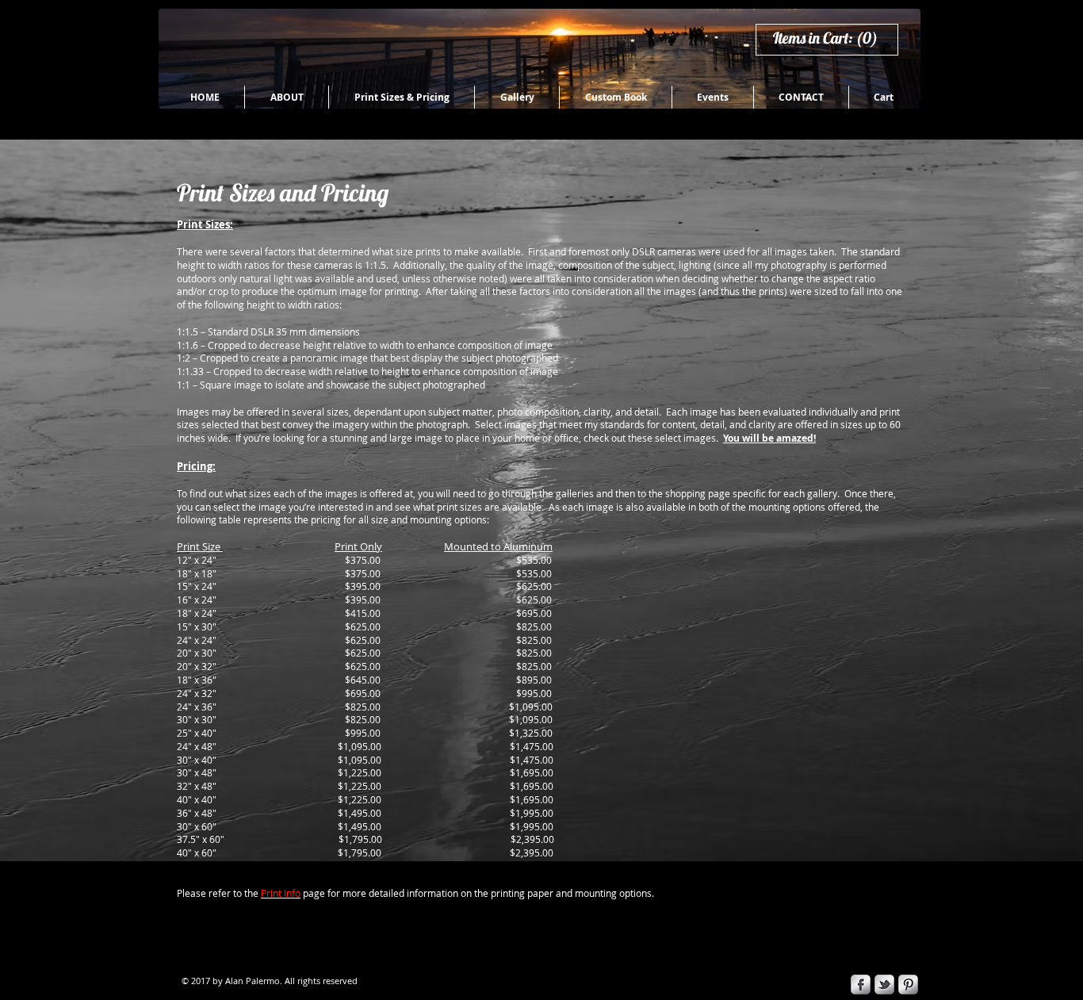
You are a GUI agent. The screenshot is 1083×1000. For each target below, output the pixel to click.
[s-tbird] (884, 984)
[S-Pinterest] (908, 984)
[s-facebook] (861, 984)
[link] (832, 38)
